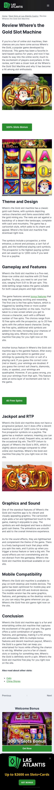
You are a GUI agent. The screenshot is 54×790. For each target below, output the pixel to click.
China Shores (13, 681)
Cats (9, 678)
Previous (6, 695)
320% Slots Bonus (17, 127)
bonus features (38, 296)
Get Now (27, 748)
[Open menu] (48, 5)
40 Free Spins (14, 400)
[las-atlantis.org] (13, 5)
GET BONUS (27, 782)
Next (49, 695)
